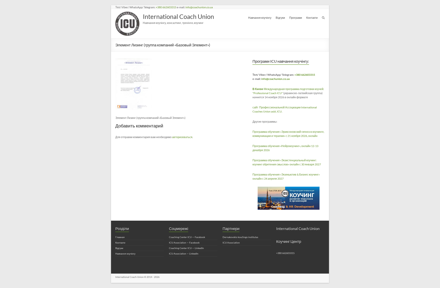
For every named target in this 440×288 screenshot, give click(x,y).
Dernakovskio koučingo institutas (240, 237)
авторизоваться (182, 137)
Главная (120, 237)
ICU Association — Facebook (184, 242)
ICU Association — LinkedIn (183, 253)
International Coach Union (178, 16)
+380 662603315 (166, 7)
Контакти (312, 17)
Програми (295, 17)
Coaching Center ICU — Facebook (187, 237)
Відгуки (280, 17)
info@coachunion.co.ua (199, 7)
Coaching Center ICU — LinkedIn (186, 248)
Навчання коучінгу (259, 17)
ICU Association (231, 242)
